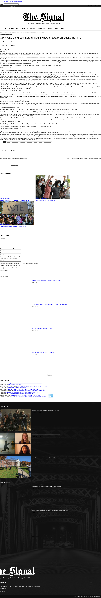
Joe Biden (35, 142)
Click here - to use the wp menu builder (12, 1)
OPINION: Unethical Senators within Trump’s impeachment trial (21, 392)
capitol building (22, 142)
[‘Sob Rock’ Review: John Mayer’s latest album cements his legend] (15, 290)
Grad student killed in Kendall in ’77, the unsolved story (35, 386)
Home (1, 32)
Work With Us (86, 596)
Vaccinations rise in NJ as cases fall (17, 387)
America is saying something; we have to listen (45, 200)
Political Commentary (12, 32)
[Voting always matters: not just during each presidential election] (17, 213)
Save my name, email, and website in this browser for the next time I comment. (20, 263)
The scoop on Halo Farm (14, 384)
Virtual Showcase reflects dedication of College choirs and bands (46, 457)
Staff (81, 596)
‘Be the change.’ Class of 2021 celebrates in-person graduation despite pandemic (49, 304)
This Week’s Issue (97, 596)
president (40, 142)
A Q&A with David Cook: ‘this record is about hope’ (43, 352)
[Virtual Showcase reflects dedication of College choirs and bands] (15, 467)
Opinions (5, 32)
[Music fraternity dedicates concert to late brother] (15, 338)
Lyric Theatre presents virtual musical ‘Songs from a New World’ (46, 434)
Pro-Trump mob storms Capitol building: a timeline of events (13, 158)
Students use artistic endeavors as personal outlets (21, 393)
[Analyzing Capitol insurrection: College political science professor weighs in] (17, 187)
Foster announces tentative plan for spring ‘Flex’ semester (25, 395)
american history (15, 142)
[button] (99, 28)
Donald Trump (29, 142)
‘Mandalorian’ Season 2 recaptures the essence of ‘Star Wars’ (45, 410)
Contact (78, 596)
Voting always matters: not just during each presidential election (13, 226)
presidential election (47, 142)
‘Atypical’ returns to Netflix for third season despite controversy (25, 383)
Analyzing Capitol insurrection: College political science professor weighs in (15, 200)
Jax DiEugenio (4, 41)
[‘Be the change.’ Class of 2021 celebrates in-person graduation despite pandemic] (15, 314)
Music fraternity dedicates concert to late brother (42, 328)
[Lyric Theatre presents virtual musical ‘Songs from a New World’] (15, 443)
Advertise (91, 596)
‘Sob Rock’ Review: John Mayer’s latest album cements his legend (46, 280)
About (75, 596)
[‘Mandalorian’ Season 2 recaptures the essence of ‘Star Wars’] (15, 420)
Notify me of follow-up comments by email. (11, 265)
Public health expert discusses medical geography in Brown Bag (29, 390)
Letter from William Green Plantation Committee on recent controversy (25, 389)
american (8, 142)
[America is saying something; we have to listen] (53, 187)
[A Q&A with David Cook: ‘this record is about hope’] (15, 362)
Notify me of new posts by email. (9, 267)
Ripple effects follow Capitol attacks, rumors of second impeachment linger (84, 158)
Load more (50, 375)
